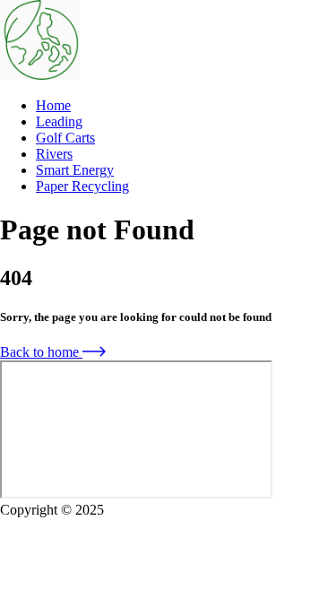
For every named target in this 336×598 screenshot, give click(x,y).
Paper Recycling (82, 186)
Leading (59, 121)
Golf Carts (65, 137)
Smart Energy (75, 170)
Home (53, 105)
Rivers (54, 153)
